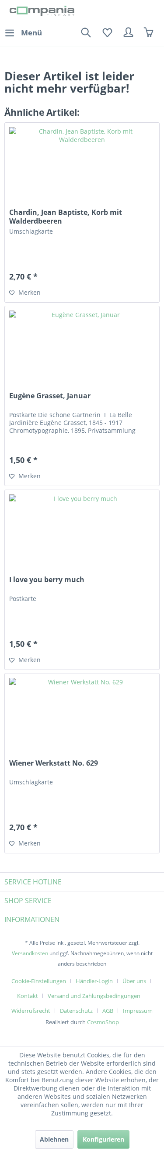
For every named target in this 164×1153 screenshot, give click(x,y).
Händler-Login (94, 981)
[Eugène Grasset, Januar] (82, 350)
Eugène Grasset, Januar (50, 395)
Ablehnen (54, 1139)
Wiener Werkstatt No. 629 (53, 763)
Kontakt (27, 996)
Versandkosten (30, 953)
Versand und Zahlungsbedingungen (94, 996)
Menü (31, 33)
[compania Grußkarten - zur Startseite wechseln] (43, 12)
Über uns (134, 981)
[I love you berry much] (82, 533)
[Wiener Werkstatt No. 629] (82, 717)
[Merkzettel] (107, 32)
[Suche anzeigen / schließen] (85, 32)
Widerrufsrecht (30, 1011)
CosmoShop (103, 1022)
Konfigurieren (103, 1139)
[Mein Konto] (128, 32)
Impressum (138, 1011)
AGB (107, 1011)
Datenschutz (76, 1011)
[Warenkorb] (150, 32)
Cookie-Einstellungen (38, 981)
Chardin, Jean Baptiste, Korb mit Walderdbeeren (65, 216)
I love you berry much (46, 579)
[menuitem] (23, 32)
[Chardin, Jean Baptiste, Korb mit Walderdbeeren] (82, 166)
